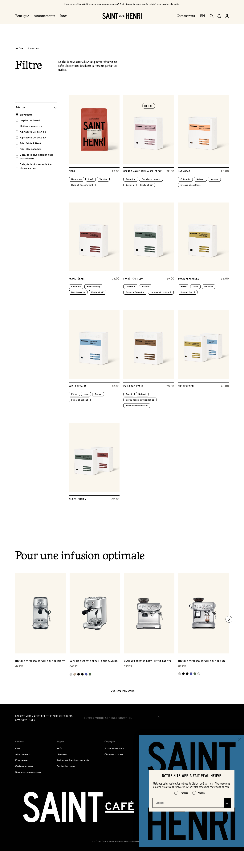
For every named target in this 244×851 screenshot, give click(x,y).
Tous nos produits (122, 690)
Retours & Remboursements (73, 760)
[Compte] (227, 16)
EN (202, 16)
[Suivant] (229, 619)
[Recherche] (212, 16)
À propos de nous (114, 748)
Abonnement (22, 754)
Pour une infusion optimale (80, 556)
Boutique (22, 16)
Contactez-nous (66, 766)
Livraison (62, 754)
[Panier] (219, 16)
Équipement (22, 760)
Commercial (186, 16)
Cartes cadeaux (24, 766)
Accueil (20, 48)
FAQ (59, 748)
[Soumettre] (158, 717)
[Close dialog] (239, 739)
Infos (63, 16)
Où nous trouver (113, 754)
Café (18, 748)
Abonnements (44, 16)
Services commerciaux (28, 772)
